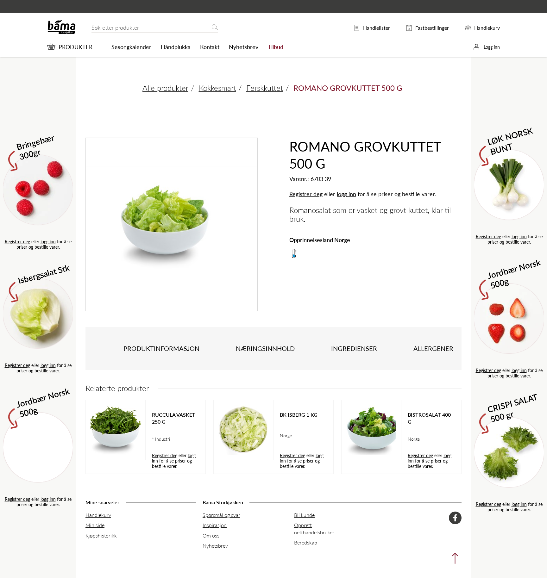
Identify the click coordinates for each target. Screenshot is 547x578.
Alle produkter (165, 87)
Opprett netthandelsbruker (314, 528)
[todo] (453, 559)
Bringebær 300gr (35, 146)
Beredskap (305, 542)
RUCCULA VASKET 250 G (173, 418)
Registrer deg (17, 241)
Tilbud (275, 46)
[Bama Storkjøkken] (61, 32)
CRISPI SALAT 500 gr (512, 407)
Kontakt (209, 46)
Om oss (211, 535)
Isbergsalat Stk (44, 273)
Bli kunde (304, 515)
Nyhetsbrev (243, 46)
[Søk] (215, 27)
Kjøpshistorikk (101, 535)
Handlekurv (98, 515)
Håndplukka (176, 46)
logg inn (48, 241)
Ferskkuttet (264, 87)
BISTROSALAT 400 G (429, 418)
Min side (94, 525)
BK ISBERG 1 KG (299, 414)
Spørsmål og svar (221, 515)
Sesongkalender (131, 46)
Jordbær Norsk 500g (43, 402)
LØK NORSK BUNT (510, 140)
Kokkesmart (217, 87)
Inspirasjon (215, 525)
